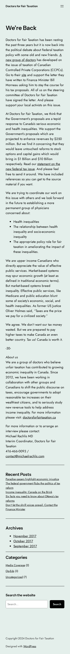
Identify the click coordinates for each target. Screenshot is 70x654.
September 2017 (25, 546)
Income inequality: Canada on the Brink (29, 492)
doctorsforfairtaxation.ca (39, 417)
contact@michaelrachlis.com (25, 456)
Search (57, 604)
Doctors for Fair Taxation (22, 6)
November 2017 (24, 536)
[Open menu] (62, 6)
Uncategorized (14, 577)
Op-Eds (10, 571)
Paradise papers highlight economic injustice (32, 479)
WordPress (29, 646)
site (24, 75)
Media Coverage (15, 565)
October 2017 (23, 541)
